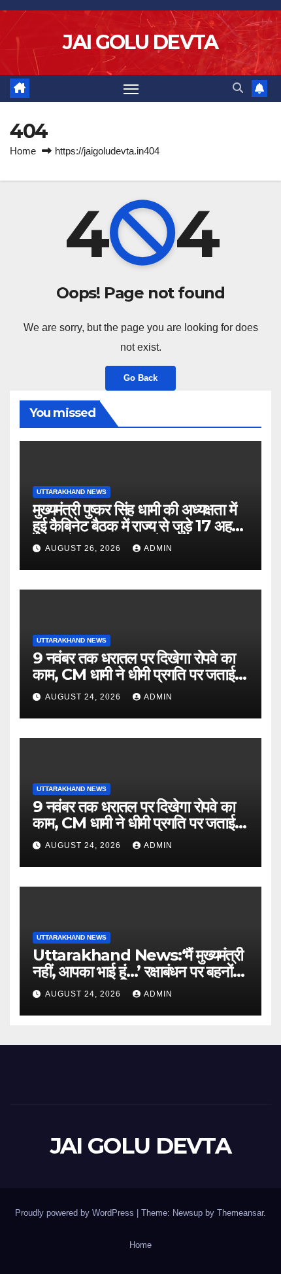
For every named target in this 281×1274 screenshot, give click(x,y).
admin (158, 548)
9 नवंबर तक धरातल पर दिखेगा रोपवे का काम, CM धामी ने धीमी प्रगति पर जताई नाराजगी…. (134, 674)
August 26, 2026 (84, 548)
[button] (238, 88)
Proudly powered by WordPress (76, 1213)
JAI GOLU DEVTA (140, 42)
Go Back (140, 378)
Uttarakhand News (72, 491)
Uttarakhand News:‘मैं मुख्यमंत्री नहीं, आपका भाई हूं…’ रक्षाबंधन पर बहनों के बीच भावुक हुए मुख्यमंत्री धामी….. (140, 971)
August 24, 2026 (84, 696)
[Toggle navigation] (131, 89)
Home (23, 150)
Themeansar (240, 1213)
